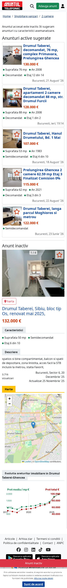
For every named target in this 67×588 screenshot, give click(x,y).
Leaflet (27, 461)
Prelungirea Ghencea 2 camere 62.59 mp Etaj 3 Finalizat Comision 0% (42, 174)
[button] (33, 425)
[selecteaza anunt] (17, 51)
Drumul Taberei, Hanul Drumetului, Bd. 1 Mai (42, 135)
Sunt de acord (33, 584)
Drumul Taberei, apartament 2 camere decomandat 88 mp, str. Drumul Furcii (43, 94)
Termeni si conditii (48, 539)
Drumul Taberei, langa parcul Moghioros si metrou (42, 212)
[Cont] (62, 6)
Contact (48, 543)
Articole (10, 539)
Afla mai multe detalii (43, 578)
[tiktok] (40, 549)
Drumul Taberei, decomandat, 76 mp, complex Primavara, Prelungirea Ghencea (41, 51)
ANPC (60, 543)
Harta (9, 389)
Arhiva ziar (25, 539)
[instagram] (26, 549)
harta (10, 301)
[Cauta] (32, 6)
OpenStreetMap (42, 461)
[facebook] (18, 549)
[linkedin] (33, 549)
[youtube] (48, 549)
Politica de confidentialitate (21, 543)
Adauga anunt (47, 6)
